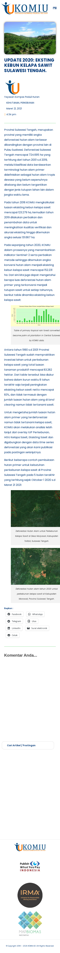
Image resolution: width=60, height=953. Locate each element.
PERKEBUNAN (27, 102)
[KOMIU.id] (25, 8)
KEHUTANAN (12, 102)
